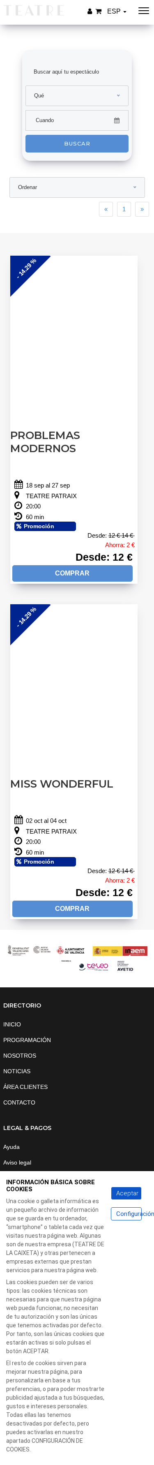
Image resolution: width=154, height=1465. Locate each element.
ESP (114, 11)
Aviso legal (17, 1162)
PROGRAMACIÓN (27, 1040)
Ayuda (11, 1147)
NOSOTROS (19, 1055)
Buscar (77, 143)
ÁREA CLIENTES (25, 1087)
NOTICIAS (16, 1071)
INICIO (12, 1024)
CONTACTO (19, 1102)
